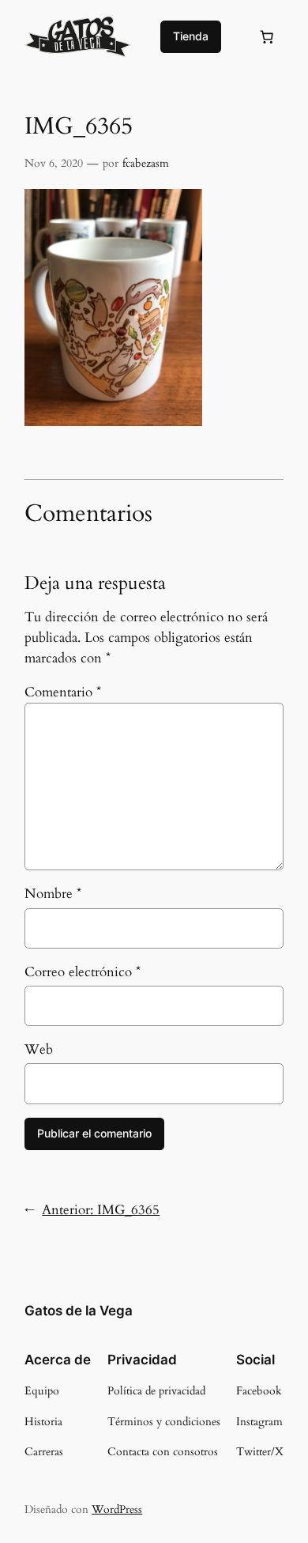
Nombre (52, 894)
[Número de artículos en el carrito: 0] (267, 36)
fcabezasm (145, 163)
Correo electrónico (82, 972)
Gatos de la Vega (78, 1311)
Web (38, 1049)
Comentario (62, 692)
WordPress (117, 1509)
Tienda (190, 36)
